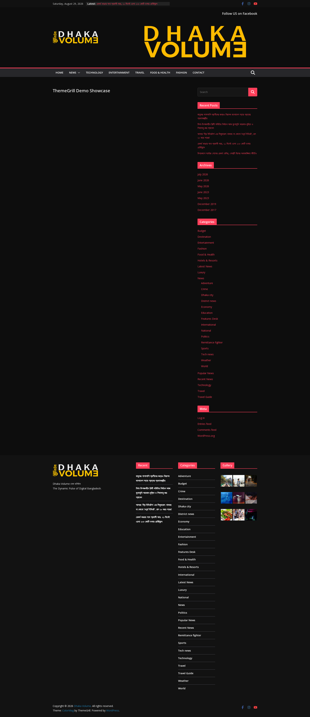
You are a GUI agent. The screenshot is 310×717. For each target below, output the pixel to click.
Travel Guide (205, 397)
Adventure (207, 283)
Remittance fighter (212, 342)
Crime (204, 289)
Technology (94, 72)
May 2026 (203, 186)
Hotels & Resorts (207, 260)
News (72, 72)
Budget (202, 230)
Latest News (205, 266)
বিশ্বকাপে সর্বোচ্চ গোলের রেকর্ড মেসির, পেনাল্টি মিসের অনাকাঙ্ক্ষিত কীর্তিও (227, 153)
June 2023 (203, 192)
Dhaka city (207, 295)
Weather (206, 360)
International (208, 324)
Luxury (201, 272)
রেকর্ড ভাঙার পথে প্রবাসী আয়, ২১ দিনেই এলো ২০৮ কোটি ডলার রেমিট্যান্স (127, 3)
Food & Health (160, 72)
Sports (205, 348)
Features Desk (209, 318)
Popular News (206, 373)
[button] (78, 72)
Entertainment (119, 72)
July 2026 (203, 174)
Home (59, 72)
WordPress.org (206, 435)
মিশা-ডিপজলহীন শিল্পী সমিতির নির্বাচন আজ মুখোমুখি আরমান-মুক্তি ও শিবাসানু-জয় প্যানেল (153, 493)
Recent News (205, 379)
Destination (204, 236)
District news (208, 301)
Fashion (181, 72)
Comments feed (207, 429)
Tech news (207, 354)
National (206, 330)
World (204, 366)
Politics (205, 336)
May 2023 (203, 198)
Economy (206, 307)
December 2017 (207, 210)
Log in (201, 418)
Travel (139, 72)
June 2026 (203, 180)
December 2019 (207, 204)
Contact (198, 72)
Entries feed (204, 424)
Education (207, 312)
